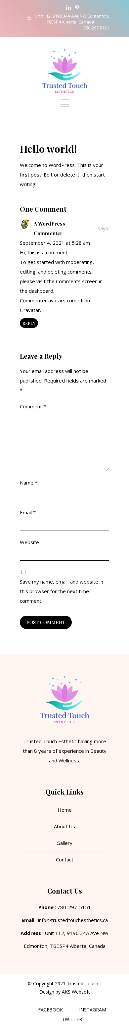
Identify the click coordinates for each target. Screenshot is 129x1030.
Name (28, 482)
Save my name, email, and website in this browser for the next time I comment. (61, 591)
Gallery (64, 843)
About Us (64, 826)
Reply (28, 323)
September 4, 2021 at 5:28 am (55, 242)
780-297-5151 (96, 28)
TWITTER (72, 1019)
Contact (64, 859)
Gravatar (30, 310)
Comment (33, 406)
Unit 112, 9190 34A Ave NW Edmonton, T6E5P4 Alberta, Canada (72, 19)
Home (65, 809)
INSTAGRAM (92, 1009)
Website (29, 542)
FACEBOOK (50, 1009)
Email (28, 512)
